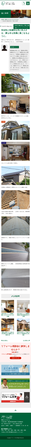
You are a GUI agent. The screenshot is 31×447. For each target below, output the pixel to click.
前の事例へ (5, 340)
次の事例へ (26, 340)
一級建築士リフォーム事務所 (10, 3)
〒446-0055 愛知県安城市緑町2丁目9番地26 (12, 421)
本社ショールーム (5, 420)
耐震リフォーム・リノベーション (12, 19)
